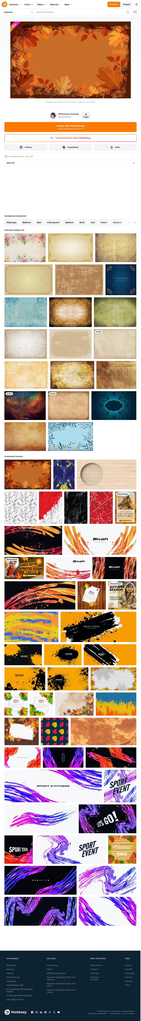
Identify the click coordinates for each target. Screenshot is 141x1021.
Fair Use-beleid (126, 1013)
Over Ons (93, 973)
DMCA (48, 969)
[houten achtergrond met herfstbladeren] (92, 595)
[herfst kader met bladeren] (16, 704)
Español (127, 969)
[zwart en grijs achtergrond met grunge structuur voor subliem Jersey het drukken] (75, 508)
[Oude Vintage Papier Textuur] (25, 436)
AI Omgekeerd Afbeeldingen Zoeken (16, 990)
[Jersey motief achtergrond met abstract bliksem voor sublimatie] (101, 508)
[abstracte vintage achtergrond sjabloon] (26, 375)
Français (127, 981)
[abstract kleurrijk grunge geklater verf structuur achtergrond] (31, 627)
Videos (40, 4)
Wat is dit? (29, 156)
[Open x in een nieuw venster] (54, 1012)
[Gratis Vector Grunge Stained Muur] (116, 375)
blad (39, 222)
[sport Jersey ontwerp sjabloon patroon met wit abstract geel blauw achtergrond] (64, 474)
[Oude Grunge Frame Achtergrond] (68, 405)
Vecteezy (10, 969)
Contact (92, 969)
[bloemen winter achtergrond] (70, 436)
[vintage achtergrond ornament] (120, 279)
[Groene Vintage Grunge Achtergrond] (115, 312)
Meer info (11, 163)
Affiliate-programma (55, 973)
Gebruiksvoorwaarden (95, 1013)
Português (128, 973)
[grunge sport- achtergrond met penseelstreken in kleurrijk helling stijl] (22, 757)
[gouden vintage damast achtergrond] (28, 279)
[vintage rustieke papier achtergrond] (72, 375)
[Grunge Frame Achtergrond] (70, 344)
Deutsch (127, 977)
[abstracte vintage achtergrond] (113, 405)
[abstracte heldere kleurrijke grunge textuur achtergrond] (116, 704)
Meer (67, 4)
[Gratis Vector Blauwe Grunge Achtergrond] (25, 312)
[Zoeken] (125, 12)
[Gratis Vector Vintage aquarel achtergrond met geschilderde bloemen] (25, 247)
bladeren (26, 222)
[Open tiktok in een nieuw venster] (50, 1012)
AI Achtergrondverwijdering (19, 995)
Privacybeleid (112, 1013)
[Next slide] (130, 222)
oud (93, 222)
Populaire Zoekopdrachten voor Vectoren (60, 978)
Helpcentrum (95, 965)
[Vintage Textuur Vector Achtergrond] (115, 247)
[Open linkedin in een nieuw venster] (41, 1012)
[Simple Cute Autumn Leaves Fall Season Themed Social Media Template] (122, 595)
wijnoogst (11, 222)
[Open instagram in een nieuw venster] (37, 1012)
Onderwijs (11, 981)
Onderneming (12, 977)
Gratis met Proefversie (69, 127)
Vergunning (51, 965)
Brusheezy (11, 965)
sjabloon (69, 222)
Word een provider (93, 978)
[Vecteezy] (4, 4)
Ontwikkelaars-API (14, 985)
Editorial (54, 4)
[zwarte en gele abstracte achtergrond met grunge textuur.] (98, 627)
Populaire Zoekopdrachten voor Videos (60, 990)
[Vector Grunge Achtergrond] (115, 344)
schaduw (117, 222)
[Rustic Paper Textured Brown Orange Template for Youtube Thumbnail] (24, 568)
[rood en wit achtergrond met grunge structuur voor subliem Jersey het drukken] (50, 508)
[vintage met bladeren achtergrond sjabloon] (27, 474)
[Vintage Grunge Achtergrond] (25, 344)
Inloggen (124, 4)
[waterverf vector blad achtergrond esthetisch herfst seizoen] (74, 704)
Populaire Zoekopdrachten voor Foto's (60, 984)
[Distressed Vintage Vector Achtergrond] (70, 312)
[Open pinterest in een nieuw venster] (45, 1012)
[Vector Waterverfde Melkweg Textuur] (25, 405)
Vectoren (13, 4)
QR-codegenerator (14, 999)
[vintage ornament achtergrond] (70, 247)
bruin (82, 222)
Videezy (9, 973)
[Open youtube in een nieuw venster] (59, 1012)
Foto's (27, 4)
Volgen (85, 117)
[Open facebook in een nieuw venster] (32, 1012)
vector (104, 222)
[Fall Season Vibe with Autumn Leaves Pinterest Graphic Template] (125, 508)
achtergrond (53, 222)
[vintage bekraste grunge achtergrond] (79, 279)
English (126, 965)
